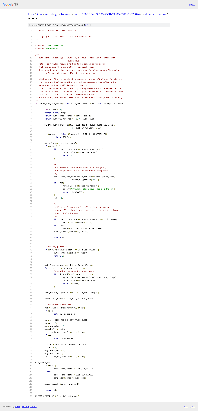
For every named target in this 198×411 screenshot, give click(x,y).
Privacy (25, 406)
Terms (33, 406)
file (87, 25)
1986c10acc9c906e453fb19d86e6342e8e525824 (111, 14)
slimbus (161, 14)
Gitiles (17, 406)
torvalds (66, 14)
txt (186, 406)
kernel (49, 14)
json (192, 406)
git (57, 14)
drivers (149, 14)
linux (31, 14)
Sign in (192, 4)
